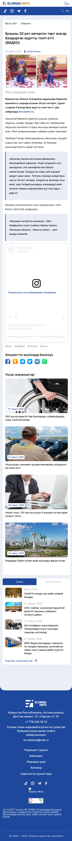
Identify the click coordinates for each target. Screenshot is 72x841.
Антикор (36, 767)
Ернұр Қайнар (34, 51)
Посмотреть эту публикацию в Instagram (32, 292)
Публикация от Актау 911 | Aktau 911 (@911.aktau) (36, 336)
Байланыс (36, 756)
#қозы (44, 346)
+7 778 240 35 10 (36, 721)
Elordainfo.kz (26, 111)
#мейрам (19, 346)
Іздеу (62, 11)
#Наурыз (32, 346)
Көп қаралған (53, 581)
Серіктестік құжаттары (36, 773)
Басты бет (11, 23)
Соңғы (19, 581)
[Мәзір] (65, 3)
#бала (8, 346)
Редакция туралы (36, 750)
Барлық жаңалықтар (19, 660)
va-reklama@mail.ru (36, 740)
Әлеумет (26, 23)
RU (67, 11)
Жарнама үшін (36, 761)
